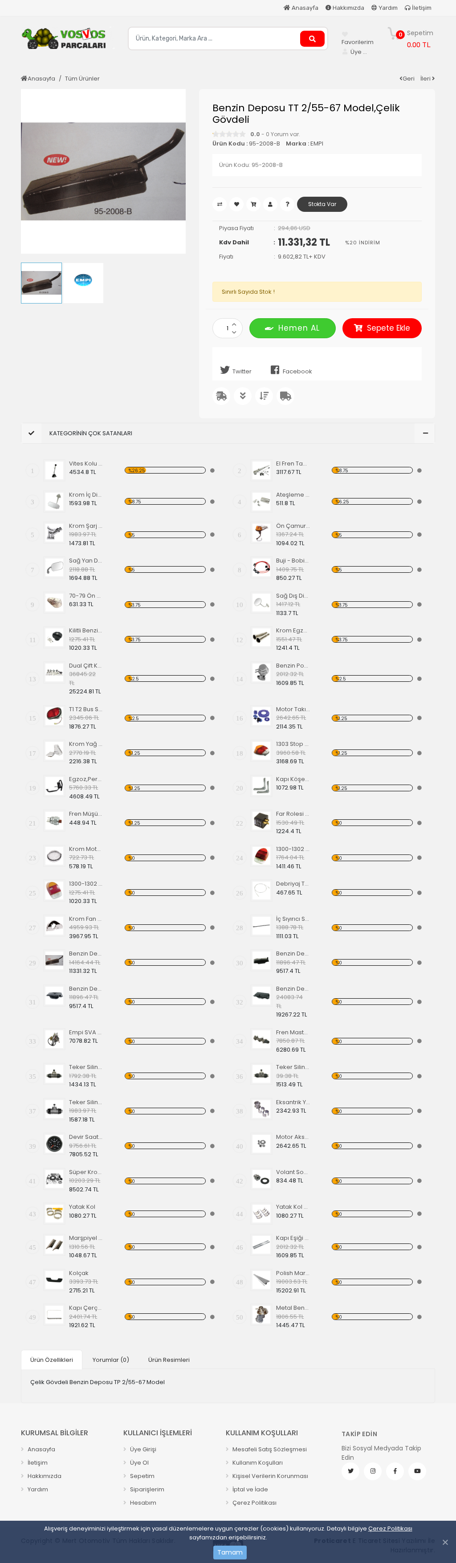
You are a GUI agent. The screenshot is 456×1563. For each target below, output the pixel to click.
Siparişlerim (146, 1489)
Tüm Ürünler (82, 78)
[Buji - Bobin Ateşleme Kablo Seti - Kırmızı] (261, 567)
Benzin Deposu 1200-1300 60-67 (293, 953)
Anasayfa (304, 7)
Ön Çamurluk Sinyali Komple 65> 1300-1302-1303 (293, 526)
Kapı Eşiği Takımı (293, 1238)
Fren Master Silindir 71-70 (293, 1032)
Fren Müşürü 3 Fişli (86, 814)
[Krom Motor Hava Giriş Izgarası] (54, 856)
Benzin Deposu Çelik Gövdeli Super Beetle (293, 988)
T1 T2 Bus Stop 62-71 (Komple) (86, 709)
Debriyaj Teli (293, 883)
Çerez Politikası (390, 1528)
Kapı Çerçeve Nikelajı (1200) (86, 1308)
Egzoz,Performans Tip (86, 779)
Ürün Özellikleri (51, 1360)
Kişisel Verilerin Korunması (269, 1476)
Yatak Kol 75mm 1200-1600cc (293, 1207)
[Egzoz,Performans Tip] (54, 786)
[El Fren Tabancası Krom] (261, 470)
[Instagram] (373, 1471)
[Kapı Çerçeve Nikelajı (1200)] (54, 1315)
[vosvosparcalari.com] (67, 41)
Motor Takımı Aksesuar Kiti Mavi (293, 709)
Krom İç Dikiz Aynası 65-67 (86, 494)
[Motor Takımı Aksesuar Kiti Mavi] (261, 716)
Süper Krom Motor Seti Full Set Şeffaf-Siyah (86, 1172)
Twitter (242, 371)
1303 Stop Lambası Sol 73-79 (293, 744)
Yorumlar (111, 1360)
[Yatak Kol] (54, 1214)
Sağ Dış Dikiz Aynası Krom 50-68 (293, 595)
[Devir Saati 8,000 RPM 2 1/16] (54, 1144)
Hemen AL (299, 328)
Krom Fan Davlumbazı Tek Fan (86, 919)
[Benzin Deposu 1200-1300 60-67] (261, 960)
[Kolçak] (54, 1280)
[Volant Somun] (261, 1179)
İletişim (421, 7)
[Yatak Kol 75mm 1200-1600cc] (261, 1214)
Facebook (297, 371)
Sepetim (142, 1476)
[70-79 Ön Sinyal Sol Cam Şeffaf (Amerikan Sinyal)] (54, 602)
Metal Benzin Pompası (293, 1308)
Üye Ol (139, 1462)
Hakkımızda (347, 7)
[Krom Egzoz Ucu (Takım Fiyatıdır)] (261, 637)
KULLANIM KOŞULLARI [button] (262, 1433)
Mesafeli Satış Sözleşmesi (269, 1449)
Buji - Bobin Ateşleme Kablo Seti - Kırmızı (293, 560)
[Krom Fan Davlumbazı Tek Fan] (54, 926)
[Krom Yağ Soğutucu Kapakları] (54, 751)
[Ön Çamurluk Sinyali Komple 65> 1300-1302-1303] (261, 533)
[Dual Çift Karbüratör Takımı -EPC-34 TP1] (54, 672)
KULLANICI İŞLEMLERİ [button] (157, 1433)
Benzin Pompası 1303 (293, 665)
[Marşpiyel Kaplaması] (54, 1245)
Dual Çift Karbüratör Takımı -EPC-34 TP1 (86, 665)
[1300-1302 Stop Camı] (261, 856)
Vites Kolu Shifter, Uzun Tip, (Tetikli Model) (86, 463)
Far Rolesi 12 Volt (293, 814)
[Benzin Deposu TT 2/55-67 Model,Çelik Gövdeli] (54, 960)
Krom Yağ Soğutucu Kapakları (86, 744)
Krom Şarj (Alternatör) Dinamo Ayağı (86, 526)
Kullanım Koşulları (257, 1462)
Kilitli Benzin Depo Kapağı (86, 630)
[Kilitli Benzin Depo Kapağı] (54, 637)
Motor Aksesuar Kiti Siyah (293, 1137)
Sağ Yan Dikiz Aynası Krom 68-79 (86, 560)
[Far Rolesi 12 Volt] (261, 821)
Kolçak (79, 1273)
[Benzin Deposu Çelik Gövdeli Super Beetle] (261, 995)
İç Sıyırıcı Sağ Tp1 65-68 (293, 919)
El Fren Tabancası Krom (293, 463)
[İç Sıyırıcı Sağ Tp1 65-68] (261, 926)
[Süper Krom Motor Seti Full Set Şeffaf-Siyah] (54, 1179)
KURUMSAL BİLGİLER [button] (54, 1433)
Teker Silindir (86, 1067)
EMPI (316, 143)
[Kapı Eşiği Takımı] (261, 1245)
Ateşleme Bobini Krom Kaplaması (293, 494)
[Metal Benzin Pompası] (261, 1315)
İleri (426, 78)
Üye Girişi (142, 1449)
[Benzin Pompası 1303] (261, 672)
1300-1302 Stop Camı (293, 849)
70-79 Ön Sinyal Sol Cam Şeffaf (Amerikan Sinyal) (86, 595)
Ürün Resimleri (169, 1360)
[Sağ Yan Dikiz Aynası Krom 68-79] (54, 567)
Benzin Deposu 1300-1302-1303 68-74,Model (86, 988)
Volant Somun (293, 1172)
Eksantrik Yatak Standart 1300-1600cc (293, 1102)
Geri (409, 78)
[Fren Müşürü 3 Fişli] (54, 821)
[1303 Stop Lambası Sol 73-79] (261, 751)
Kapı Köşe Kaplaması (293, 779)
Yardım (387, 7)
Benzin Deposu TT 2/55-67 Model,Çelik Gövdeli (86, 953)
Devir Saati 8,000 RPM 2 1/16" (86, 1137)
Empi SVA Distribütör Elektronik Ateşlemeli (86, 1032)
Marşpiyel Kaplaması (86, 1238)
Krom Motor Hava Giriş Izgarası (86, 849)
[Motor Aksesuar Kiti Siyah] (261, 1144)
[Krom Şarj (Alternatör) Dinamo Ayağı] (54, 533)
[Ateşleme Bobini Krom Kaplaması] (261, 501)
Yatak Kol (82, 1207)
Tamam (230, 1552)
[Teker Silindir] (54, 1074)
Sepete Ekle (388, 328)
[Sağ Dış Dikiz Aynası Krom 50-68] (261, 602)
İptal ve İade (249, 1489)
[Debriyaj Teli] (261, 890)
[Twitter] (350, 1471)
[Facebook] (395, 1471)
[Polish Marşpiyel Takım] (261, 1280)
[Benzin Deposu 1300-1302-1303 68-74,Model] (54, 995)
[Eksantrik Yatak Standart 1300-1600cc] (261, 1109)
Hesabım (142, 1502)
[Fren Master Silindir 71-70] (261, 1039)
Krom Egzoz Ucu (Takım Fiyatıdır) (293, 630)
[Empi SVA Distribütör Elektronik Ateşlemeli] (54, 1039)
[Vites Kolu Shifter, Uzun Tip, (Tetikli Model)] (54, 470)
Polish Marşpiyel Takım (293, 1273)
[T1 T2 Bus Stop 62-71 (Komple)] (54, 716)
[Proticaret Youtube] (417, 1471)
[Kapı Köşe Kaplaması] (261, 786)
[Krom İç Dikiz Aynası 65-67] (54, 501)
